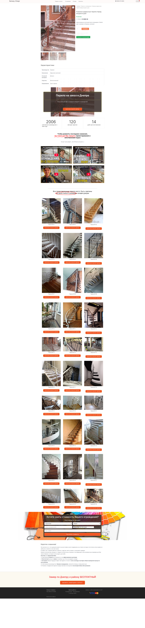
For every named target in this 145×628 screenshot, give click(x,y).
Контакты (81, 1)
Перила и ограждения (86, 6)
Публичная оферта (51, 596)
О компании (68, 1)
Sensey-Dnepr (14, 1)
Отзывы (74, 1)
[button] (73, 7)
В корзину (85, 28)
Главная (78, 6)
